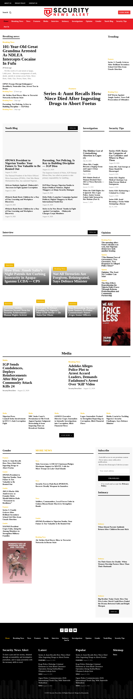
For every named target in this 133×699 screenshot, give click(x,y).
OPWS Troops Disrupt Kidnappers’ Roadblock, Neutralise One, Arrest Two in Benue (20, 86)
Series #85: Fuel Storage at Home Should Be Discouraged (119, 169)
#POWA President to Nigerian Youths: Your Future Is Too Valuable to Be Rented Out (23, 164)
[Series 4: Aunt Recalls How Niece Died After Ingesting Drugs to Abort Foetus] (73, 59)
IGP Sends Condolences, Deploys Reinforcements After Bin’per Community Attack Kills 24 (17, 375)
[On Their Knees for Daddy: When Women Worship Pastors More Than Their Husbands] (114, 544)
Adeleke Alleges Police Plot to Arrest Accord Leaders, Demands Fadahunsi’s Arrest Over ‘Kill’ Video (83, 375)
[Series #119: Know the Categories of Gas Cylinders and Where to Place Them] (119, 141)
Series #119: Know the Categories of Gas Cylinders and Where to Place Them (118, 156)
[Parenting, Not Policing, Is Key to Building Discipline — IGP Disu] (60, 145)
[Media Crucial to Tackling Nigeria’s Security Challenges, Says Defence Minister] (118, 401)
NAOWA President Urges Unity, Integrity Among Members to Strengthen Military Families (12, 531)
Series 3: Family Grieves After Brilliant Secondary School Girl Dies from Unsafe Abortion (12, 514)
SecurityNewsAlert (9, 390)
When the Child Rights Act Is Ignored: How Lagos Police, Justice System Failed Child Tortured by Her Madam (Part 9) (93, 195)
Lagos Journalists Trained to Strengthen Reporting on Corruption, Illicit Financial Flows (92, 419)
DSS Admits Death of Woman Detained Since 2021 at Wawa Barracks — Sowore (93, 181)
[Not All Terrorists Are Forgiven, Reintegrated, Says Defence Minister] (74, 262)
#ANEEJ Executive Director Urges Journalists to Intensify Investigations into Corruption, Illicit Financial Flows (66, 421)
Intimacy (101, 524)
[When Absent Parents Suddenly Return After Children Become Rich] (114, 509)
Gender (5, 472)
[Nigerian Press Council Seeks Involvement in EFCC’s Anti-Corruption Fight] (15, 401)
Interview (9, 265)
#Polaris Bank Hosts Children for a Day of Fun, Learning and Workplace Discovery (22, 199)
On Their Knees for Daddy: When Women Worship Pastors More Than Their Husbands (113, 564)
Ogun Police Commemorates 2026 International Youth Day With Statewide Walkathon (54, 680)
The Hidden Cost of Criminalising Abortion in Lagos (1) (93, 154)
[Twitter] (70, 630)
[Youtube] (75, 630)
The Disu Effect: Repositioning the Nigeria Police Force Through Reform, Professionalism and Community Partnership (110, 289)
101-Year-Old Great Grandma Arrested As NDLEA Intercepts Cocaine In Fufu (20, 55)
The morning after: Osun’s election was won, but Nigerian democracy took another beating (109, 246)
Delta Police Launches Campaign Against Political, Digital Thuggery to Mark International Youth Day (59, 199)
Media (5, 360)
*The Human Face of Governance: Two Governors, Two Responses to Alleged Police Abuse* (110, 261)
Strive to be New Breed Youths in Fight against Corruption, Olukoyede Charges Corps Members (59, 211)
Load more (65, 435)
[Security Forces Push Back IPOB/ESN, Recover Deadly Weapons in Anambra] (85, 483)
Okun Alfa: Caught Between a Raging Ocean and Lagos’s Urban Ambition (92, 167)
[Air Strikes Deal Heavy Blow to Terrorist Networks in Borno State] (85, 540)
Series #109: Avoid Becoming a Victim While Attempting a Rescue (119, 201)
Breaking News (8, 42)
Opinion (104, 255)
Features (72, 89)
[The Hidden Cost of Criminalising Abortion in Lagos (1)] (93, 141)
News (37, 461)
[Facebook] (62, 630)
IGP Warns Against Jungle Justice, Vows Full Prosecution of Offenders (118, 97)
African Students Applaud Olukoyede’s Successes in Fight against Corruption (21, 186)
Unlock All (113, 478)
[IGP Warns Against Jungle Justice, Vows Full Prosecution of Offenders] (119, 81)
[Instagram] (66, 630)
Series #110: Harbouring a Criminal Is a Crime (119, 192)
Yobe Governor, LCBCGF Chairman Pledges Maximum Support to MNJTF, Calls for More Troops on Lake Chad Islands (55, 466)
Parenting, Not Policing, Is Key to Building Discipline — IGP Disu (58, 163)
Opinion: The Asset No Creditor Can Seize (109, 274)
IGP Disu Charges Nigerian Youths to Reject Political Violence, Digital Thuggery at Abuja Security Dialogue (58, 187)
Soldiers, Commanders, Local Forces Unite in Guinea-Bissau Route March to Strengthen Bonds (55, 503)
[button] (7, 12)
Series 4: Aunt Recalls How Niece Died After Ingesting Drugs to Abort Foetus (72, 98)
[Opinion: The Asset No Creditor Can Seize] (126, 273)
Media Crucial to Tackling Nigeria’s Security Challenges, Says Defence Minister (117, 419)
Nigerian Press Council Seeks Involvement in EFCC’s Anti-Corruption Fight (14, 419)
